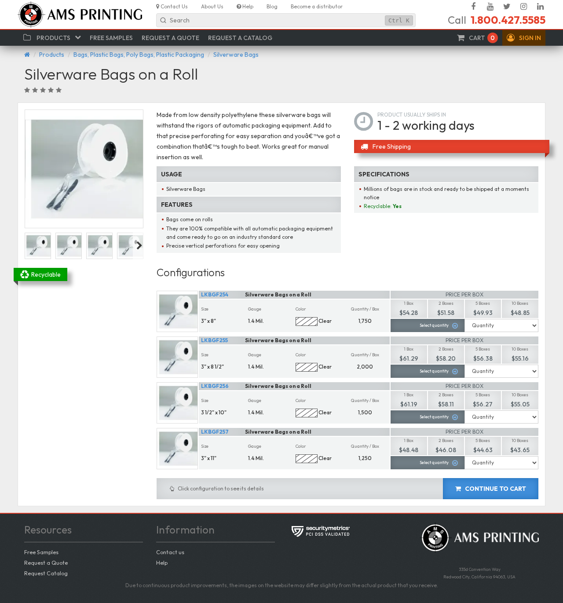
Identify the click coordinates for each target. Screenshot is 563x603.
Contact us (170, 551)
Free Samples (41, 551)
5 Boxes (482, 303)
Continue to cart (495, 489)
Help (162, 562)
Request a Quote (46, 562)
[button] (523, 38)
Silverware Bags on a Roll (278, 294)
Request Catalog (46, 573)
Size (204, 309)
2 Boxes (446, 303)
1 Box (408, 303)
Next (139, 246)
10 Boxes (520, 303)
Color (301, 309)
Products (51, 54)
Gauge (254, 309)
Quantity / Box (365, 309)
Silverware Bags (236, 54)
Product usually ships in (411, 114)
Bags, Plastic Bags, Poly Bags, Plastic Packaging (138, 54)
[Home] (27, 54)
